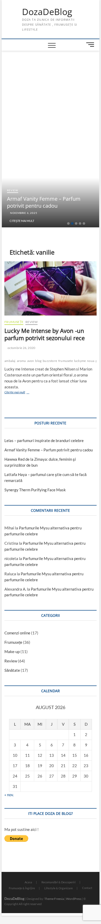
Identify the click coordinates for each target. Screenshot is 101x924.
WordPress (73, 899)
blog (38, 361)
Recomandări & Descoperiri (58, 882)
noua (90, 361)
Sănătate (12, 670)
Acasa (28, 882)
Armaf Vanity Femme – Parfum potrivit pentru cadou (44, 202)
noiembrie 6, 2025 (23, 212)
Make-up (12, 651)
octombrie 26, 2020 (21, 348)
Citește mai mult (22, 220)
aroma (21, 361)
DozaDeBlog (47, 11)
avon (30, 361)
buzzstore (50, 361)
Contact (87, 888)
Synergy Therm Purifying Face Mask (35, 489)
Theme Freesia (54, 899)
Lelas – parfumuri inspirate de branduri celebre (44, 440)
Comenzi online (17, 633)
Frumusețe (13, 322)
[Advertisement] (50, 90)
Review (12, 190)
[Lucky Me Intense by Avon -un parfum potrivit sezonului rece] (50, 288)
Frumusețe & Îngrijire (22, 888)
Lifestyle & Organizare (58, 888)
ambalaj (9, 361)
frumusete (65, 361)
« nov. (9, 794)
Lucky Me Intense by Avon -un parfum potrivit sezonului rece (44, 334)
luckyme (80, 361)
